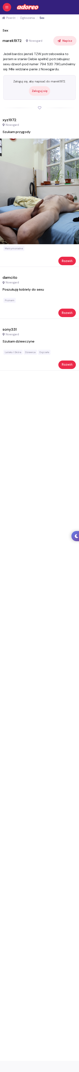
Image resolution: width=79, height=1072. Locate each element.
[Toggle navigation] (7, 7)
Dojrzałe (44, 352)
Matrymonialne (14, 248)
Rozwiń (67, 261)
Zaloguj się (39, 91)
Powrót (10, 18)
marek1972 (12, 40)
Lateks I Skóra (13, 352)
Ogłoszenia (27, 18)
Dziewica (30, 352)
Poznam (9, 300)
